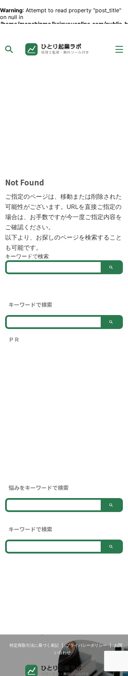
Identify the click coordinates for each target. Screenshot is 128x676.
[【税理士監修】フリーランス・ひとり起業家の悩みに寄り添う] (64, 49)
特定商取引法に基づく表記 (34, 645)
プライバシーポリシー (86, 645)
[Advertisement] (64, 118)
